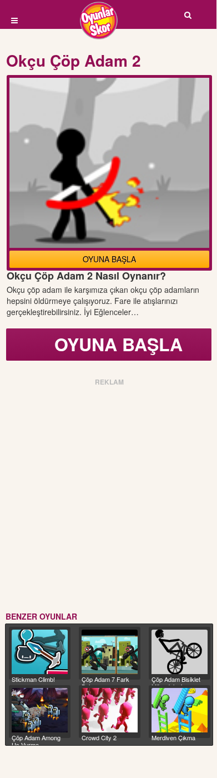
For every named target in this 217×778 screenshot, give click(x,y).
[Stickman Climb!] (40, 652)
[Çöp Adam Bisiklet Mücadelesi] (180, 652)
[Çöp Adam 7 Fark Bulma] (110, 652)
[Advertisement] (108, 496)
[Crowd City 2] (110, 710)
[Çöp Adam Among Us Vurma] (40, 710)
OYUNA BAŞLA (109, 259)
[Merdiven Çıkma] (180, 710)
